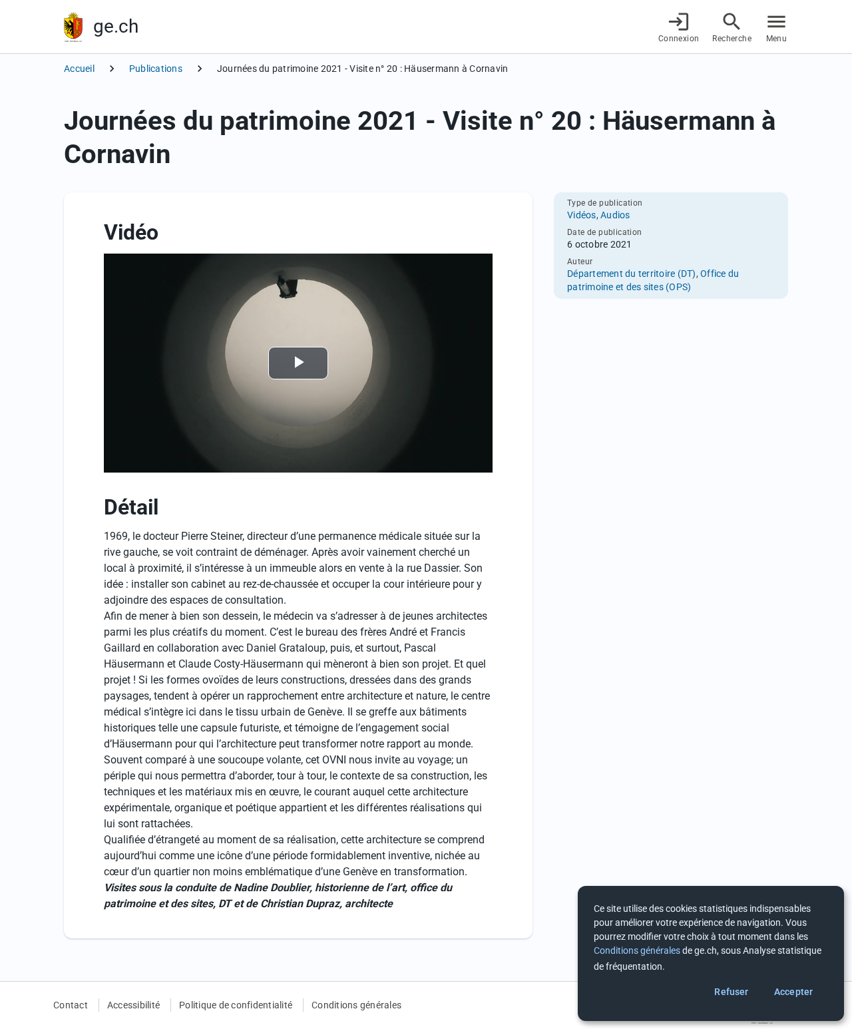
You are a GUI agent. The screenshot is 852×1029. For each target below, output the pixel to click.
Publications (155, 68)
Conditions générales (356, 1005)
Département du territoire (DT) (631, 273)
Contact (70, 1005)
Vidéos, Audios (598, 215)
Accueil (79, 68)
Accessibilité (133, 1005)
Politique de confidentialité (235, 1005)
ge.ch (115, 26)
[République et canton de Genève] (73, 27)
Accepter (793, 991)
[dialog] (711, 953)
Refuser (731, 991)
